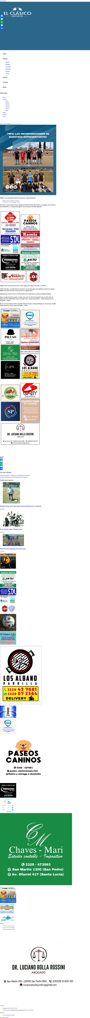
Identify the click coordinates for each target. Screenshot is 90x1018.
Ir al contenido (3, 0)
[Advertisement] (45, 37)
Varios (7, 110)
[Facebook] (29, 458)
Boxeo (4, 116)
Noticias (4, 99)
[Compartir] (29, 469)
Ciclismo (7, 104)
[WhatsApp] (29, 464)
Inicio (4, 97)
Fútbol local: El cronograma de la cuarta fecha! (13, 548)
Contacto (5, 114)
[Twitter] (29, 461)
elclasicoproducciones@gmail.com (17, 1010)
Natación (8, 106)
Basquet (7, 102)
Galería (4, 112)
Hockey (7, 108)
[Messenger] (29, 466)
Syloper (7, 1017)
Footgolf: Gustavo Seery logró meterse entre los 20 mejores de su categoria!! (20, 506)
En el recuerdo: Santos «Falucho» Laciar (11, 529)
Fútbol (7, 101)
